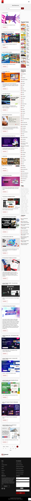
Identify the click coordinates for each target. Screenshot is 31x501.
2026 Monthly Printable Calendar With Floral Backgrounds (25, 237)
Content (23, 85)
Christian (27, 192)
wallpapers (26, 210)
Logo (22, 120)
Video (23, 163)
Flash (23, 100)
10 (10, 448)
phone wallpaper (25, 203)
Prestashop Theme (24, 137)
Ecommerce (23, 96)
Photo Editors (24, 126)
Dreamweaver (24, 90)
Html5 (23, 107)
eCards (23, 94)
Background (22, 189)
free (27, 199)
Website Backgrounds (25, 173)
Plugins (23, 133)
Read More (4, 27)
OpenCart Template (24, 124)
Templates (23, 154)
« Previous (6, 446)
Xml (22, 182)
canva (22, 192)
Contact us (5, 486)
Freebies (3, 466)
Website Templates (25, 176)
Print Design (24, 139)
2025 (24, 188)
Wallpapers (23, 165)
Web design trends (24, 169)
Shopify (23, 150)
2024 (21, 188)
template (22, 207)
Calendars (23, 83)
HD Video (23, 105)
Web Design (24, 167)
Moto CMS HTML (24, 122)
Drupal (23, 92)
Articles (3, 472)
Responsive (23, 141)
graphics (27, 200)
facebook (22, 199)
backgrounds (26, 189)
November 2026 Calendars (20, 470)
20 (15, 448)
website (26, 211)
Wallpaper (22, 210)
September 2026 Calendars (20, 466)
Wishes (3, 468)
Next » (11, 450)
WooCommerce (24, 178)
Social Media (24, 152)
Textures (23, 158)
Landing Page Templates (25, 118)
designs (25, 195)
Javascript (23, 113)
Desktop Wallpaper (23, 196)
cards (24, 192)
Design (22, 195)
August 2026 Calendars (19, 464)
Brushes (23, 81)
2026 (26, 188)
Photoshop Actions (24, 131)
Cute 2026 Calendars (25, 230)
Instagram (23, 111)
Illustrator (23, 109)
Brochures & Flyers (24, 79)
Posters (23, 135)
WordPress (23, 180)
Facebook (23, 98)
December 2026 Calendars (20, 472)
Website (23, 171)
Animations (23, 77)
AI (22, 75)
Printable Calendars (4, 464)
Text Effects (24, 156)
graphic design (23, 200)
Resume (23, 148)
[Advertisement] (25, 16)
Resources (3, 470)
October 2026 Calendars (19, 468)
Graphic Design (24, 103)
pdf (21, 203)
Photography (24, 128)
